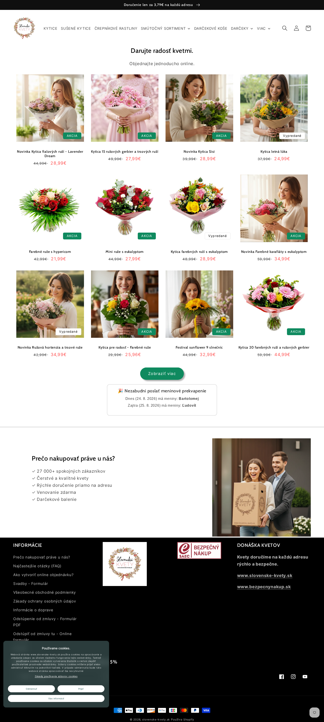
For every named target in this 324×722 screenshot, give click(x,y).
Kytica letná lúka (274, 151)
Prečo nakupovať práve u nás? (41, 557)
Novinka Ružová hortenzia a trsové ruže (50, 347)
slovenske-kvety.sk (156, 719)
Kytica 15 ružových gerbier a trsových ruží (124, 151)
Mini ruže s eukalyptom (125, 252)
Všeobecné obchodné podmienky (44, 592)
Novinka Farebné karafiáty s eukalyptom (274, 252)
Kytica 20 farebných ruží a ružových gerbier (273, 347)
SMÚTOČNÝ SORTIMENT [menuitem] (163, 28)
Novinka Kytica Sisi (199, 151)
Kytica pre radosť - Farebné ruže (125, 347)
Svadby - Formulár (30, 583)
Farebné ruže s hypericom (50, 252)
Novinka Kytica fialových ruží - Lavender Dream (50, 153)
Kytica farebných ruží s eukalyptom (199, 252)
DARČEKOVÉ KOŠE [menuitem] (210, 28)
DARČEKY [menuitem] (240, 28)
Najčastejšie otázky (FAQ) (37, 566)
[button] (285, 28)
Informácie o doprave (33, 610)
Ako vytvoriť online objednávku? (43, 575)
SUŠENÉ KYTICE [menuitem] (76, 28)
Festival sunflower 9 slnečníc (199, 347)
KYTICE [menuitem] (50, 28)
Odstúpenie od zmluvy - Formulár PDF (44, 622)
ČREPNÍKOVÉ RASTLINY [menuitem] (116, 28)
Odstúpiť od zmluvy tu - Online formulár (42, 637)
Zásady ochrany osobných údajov (44, 601)
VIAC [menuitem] (261, 28)
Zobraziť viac (162, 373)
